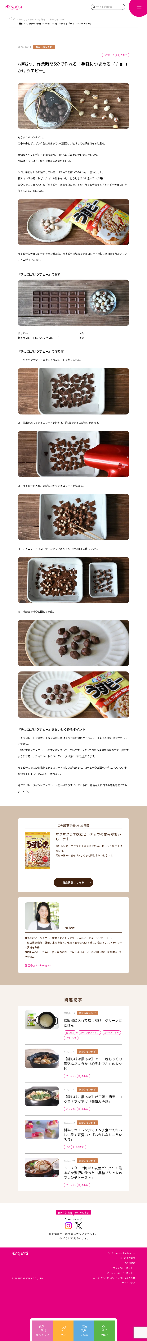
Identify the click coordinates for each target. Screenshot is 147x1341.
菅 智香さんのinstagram (38, 965)
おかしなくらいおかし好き (32, 19)
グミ (63, 1335)
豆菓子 (104, 1335)
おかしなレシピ (57, 19)
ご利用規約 (129, 1262)
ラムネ (84, 1335)
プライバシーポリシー (124, 1267)
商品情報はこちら (73, 882)
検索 (93, 7)
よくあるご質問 (127, 1257)
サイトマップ (128, 1282)
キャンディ (42, 1335)
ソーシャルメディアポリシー (121, 1272)
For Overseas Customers (121, 1253)
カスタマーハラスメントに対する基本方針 (114, 1277)
